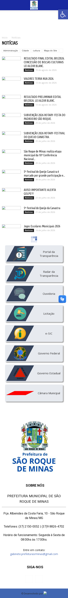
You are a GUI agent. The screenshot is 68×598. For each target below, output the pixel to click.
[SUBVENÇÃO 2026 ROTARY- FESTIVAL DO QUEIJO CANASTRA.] (11, 138)
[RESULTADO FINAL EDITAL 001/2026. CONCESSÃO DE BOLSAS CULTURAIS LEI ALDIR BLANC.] (11, 63)
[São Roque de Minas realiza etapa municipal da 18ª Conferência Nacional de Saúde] (11, 156)
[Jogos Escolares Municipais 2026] (11, 231)
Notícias (29, 70)
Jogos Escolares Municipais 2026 (42, 226)
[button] (63, 14)
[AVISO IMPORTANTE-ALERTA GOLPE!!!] (11, 194)
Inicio (5, 37)
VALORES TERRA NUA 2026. (39, 78)
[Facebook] (29, 579)
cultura (36, 50)
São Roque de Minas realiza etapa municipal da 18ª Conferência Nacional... (42, 155)
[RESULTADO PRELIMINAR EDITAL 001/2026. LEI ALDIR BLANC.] (11, 101)
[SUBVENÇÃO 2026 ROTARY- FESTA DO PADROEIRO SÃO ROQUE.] (11, 119)
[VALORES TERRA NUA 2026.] (11, 83)
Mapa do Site (50, 50)
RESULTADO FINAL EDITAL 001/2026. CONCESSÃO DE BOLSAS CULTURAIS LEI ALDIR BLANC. (44, 62)
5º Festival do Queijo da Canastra (42, 208)
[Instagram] (39, 579)
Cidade (25, 50)
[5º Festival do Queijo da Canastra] (11, 212)
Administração (10, 50)
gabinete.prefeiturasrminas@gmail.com (34, 554)
